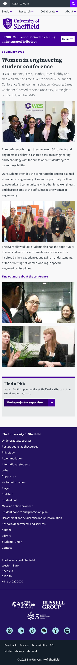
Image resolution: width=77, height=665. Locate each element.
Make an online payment (17, 506)
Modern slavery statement (20, 651)
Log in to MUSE (21, 4)
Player (6, 488)
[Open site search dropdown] (73, 3)
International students (16, 464)
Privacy (24, 645)
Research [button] (25, 11)
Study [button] (5, 11)
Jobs (5, 470)
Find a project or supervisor (25, 402)
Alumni (6, 530)
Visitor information (14, 482)
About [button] (69, 11)
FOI (52, 645)
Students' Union (12, 542)
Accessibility (39, 645)
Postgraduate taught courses (20, 447)
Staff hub (7, 494)
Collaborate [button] (48, 11)
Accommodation (12, 458)
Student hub (10, 500)
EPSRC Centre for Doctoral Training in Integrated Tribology (28, 39)
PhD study (8, 453)
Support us (9, 476)
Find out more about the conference (25, 277)
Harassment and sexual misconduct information (32, 518)
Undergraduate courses (17, 441)
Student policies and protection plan (25, 512)
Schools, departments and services (24, 524)
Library (6, 536)
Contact (7, 548)
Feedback (10, 645)
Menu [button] (65, 39)
